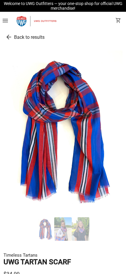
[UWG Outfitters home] (36, 21)
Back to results (29, 37)
